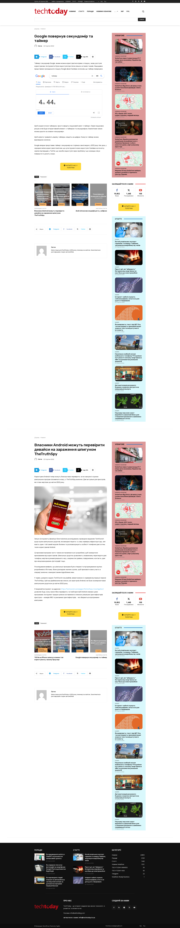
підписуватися (141, 189)
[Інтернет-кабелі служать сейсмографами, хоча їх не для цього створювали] (128, 285)
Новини (43, 29)
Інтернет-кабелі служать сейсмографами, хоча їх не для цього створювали (127, 299)
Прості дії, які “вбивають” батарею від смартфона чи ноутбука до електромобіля (126, 271)
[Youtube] (144, 1)
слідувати (128, 189)
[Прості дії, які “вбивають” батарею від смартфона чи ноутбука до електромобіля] (128, 257)
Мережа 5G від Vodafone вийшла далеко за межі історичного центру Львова (128, 172)
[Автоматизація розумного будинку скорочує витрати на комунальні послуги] (128, 373)
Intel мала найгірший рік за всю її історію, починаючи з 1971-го (80, 195)
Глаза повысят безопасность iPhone (98, 195)
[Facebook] (133, 1)
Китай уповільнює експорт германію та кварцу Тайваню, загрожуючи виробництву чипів (127, 243)
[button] (143, 11)
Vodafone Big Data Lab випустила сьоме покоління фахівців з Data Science (128, 87)
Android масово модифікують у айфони (91, 211)
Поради (61, 204)
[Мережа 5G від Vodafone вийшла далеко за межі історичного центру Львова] (128, 158)
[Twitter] (139, 1)
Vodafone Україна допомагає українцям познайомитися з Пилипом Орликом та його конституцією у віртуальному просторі (127, 143)
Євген (40, 46)
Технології (43, 177)
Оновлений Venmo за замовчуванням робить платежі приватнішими (43, 195)
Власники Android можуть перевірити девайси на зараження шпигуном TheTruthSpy (49, 213)
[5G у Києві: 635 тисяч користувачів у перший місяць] (128, 101)
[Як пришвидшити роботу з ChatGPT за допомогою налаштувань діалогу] (39, 857)
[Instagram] (136, 1)
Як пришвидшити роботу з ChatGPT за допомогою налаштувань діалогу (55, 856)
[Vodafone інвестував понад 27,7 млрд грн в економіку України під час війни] (128, 46)
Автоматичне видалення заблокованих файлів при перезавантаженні (61, 195)
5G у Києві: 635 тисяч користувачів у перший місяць (127, 114)
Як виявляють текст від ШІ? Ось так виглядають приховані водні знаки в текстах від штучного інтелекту (128, 327)
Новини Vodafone (120, 56)
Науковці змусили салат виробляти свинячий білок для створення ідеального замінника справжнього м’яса (128, 415)
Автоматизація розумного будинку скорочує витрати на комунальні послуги (127, 387)
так (117, 189)
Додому (36, 29)
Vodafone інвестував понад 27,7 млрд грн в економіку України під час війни (128, 60)
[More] (93, 57)
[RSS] (119, 907)
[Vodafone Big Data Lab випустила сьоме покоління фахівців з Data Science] (128, 74)
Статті (117, 239)
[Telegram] (124, 907)
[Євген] (36, 46)
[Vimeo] (141, 1)
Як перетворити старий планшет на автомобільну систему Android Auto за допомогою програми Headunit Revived (55, 882)
